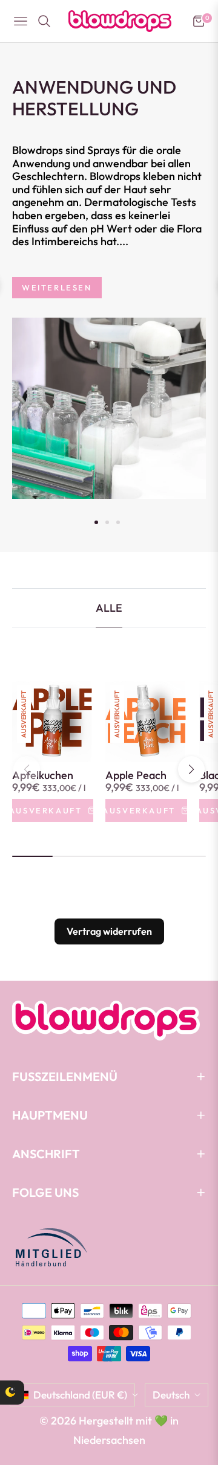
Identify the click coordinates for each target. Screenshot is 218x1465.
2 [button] (107, 522)
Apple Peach (136, 775)
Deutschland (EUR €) (80, 1394)
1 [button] (96, 522)
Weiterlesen (57, 287)
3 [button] (118, 522)
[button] (191, 769)
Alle (109, 608)
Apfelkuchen (42, 775)
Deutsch (171, 1394)
